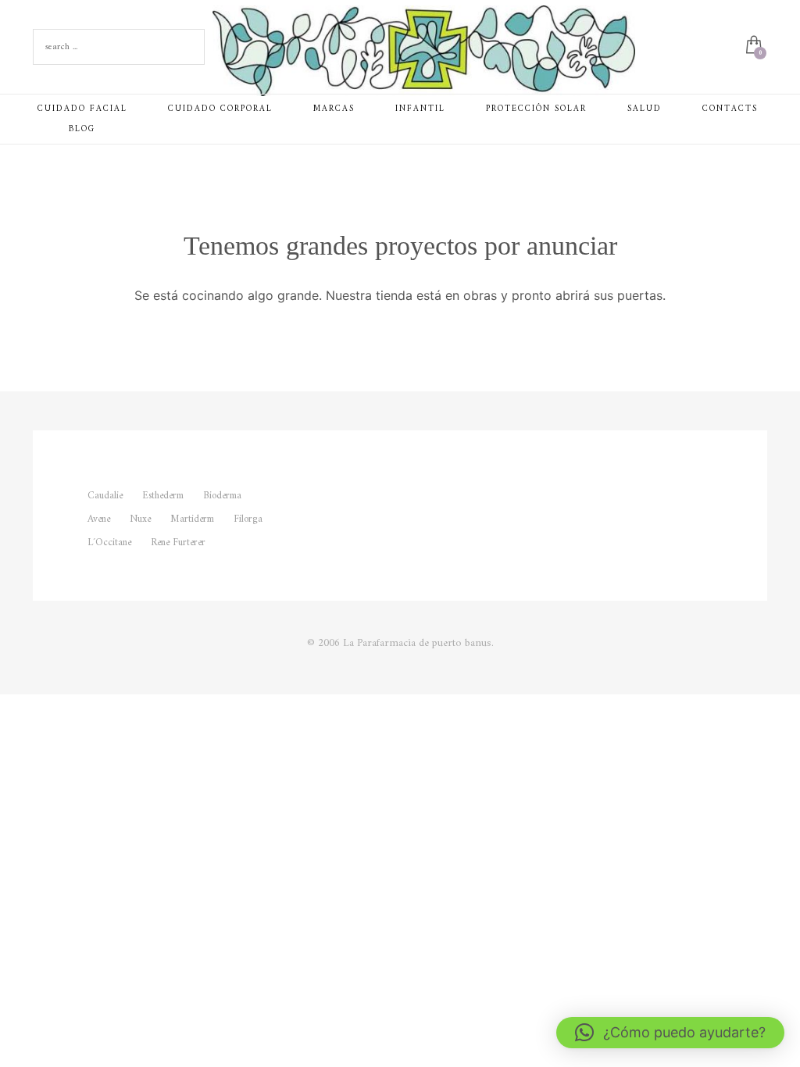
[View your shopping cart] (752, 46)
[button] (670, 1032)
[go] (189, 46)
